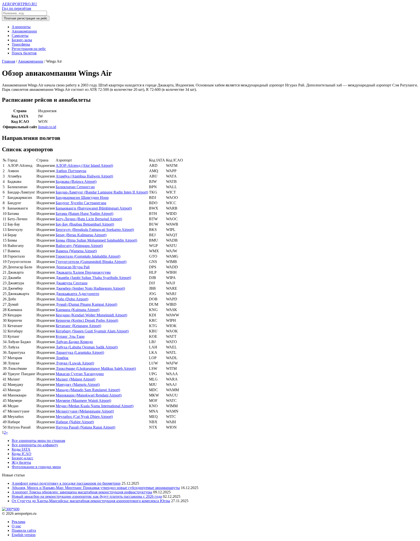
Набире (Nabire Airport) (75, 422)
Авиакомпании (24, 31)
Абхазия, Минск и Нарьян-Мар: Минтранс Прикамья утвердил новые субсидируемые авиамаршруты (96, 488)
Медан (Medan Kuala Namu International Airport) (94, 406)
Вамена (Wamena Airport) (76, 251)
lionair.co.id (47, 127)
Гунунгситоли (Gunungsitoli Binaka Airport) (91, 262)
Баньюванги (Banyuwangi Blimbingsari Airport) (94, 208)
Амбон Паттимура (71, 171)
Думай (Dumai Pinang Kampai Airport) (86, 304)
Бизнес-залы (22, 40)
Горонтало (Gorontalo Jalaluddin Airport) (88, 256)
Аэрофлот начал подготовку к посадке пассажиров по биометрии (66, 483)
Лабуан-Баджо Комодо (74, 342)
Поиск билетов (24, 53)
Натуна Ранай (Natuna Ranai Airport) (85, 427)
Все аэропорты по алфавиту (35, 445)
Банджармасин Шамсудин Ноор (82, 197)
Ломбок (62, 358)
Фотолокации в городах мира (36, 467)
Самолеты (20, 36)
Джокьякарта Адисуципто (77, 294)
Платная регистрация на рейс (25, 18)
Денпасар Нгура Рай (73, 267)
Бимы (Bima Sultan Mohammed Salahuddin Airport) (96, 240)
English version (23, 535)
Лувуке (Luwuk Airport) (75, 363)
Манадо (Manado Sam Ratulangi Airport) (88, 390)
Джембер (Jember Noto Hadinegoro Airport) (90, 288)
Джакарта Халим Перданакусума (83, 272)
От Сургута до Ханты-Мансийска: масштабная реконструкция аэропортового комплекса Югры (91, 501)
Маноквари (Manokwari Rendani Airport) (89, 395)
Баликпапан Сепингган (75, 187)
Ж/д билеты (21, 462)
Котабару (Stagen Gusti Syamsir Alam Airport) (92, 331)
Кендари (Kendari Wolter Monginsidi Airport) (91, 315)
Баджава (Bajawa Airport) (76, 181)
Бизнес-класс (22, 458)
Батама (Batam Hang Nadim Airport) (84, 213)
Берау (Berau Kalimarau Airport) (81, 235)
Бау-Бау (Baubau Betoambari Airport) (85, 224)
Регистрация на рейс (29, 49)
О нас (16, 526)
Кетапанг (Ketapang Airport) (78, 326)
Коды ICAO (21, 454)
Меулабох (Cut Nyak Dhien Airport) (84, 416)
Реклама (18, 522)
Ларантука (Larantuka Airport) (80, 352)
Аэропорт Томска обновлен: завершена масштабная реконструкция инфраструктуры (82, 492)
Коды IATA (21, 449)
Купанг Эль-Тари (70, 336)
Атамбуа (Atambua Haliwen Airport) (84, 176)
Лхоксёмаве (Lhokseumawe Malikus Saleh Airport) (96, 368)
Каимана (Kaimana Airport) (77, 310)
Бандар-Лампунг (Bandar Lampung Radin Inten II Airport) (102, 192)
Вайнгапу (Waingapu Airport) (79, 246)
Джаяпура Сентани (72, 283)
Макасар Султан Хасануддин (80, 374)
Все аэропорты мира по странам (38, 441)
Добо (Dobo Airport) (72, 299)
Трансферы (21, 44)
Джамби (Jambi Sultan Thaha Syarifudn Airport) (93, 278)
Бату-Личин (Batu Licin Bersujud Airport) (89, 219)
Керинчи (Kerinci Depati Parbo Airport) (87, 320)
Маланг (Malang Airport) (75, 379)
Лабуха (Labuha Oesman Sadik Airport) (87, 347)
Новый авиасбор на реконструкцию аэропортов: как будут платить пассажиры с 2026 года (87, 496)
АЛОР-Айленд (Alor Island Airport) (84, 165)
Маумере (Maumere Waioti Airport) (83, 400)
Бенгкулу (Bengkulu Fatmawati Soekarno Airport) (95, 230)
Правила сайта (24, 530)
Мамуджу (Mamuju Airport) (78, 384)
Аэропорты (21, 27)
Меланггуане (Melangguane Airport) (85, 411)
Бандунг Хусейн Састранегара (81, 203)
